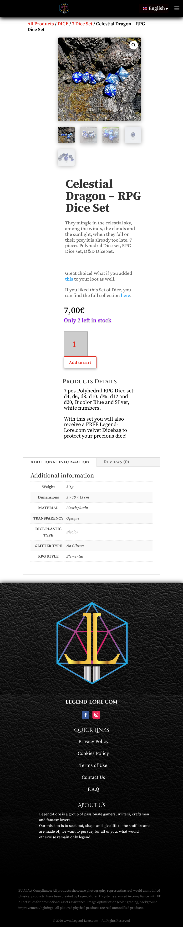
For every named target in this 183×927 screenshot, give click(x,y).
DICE (62, 24)
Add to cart (80, 362)
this (69, 279)
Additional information (59, 462)
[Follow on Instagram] (96, 715)
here (125, 295)
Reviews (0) (116, 462)
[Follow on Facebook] (85, 715)
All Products (40, 24)
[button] (133, 45)
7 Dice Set (82, 24)
